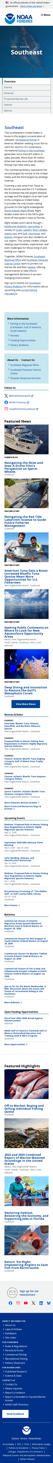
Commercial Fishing (16, 1354)
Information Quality (41, 1444)
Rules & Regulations (16, 1346)
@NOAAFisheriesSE (19, 395)
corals (18, 230)
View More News (26, 704)
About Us (10, 1325)
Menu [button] (47, 15)
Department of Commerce (30, 1451)
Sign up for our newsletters (29, 1292)
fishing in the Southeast (31, 150)
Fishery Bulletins (19, 345)
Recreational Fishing (16, 1358)
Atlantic (8, 237)
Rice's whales (40, 230)
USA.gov (12, 1451)
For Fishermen (10, 1342)
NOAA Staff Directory (16, 1404)
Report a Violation (15, 1392)
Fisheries (9, 93)
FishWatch (10, 1333)
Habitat (8, 104)
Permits (14, 335)
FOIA (26, 1444)
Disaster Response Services (25, 378)
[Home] (17, 18)
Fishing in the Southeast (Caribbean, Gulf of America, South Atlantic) (25, 327)
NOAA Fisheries (17, 402)
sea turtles (34, 226)
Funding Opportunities (22, 340)
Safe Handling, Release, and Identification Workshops (19, 859)
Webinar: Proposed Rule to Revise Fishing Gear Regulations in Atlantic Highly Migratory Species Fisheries (26, 827)
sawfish (27, 230)
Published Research (16, 1371)
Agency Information (13, 1321)
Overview (10, 81)
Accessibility (8, 1444)
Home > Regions (20, 46)
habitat (31, 267)
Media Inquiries (13, 1388)
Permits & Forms (14, 1350)
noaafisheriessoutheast (22, 409)
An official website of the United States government (28, 4)
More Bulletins (12, 1002)
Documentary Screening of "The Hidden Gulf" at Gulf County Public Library (25, 892)
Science (8, 87)
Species (8, 110)
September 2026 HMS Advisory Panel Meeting (23, 843)
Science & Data (13, 1375)
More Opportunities (14, 1044)
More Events (11, 905)
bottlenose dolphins (15, 226)
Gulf (25, 233)
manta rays (10, 233)
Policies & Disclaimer (19, 1447)
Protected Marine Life (16, 99)
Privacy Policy (38, 1447)
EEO (19, 1444)
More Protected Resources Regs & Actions (22, 807)
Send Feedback (15, 1414)
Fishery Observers (15, 1363)
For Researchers (11, 1367)
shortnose (34, 233)
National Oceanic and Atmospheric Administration (26, 1455)
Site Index (10, 1337)
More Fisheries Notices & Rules (20, 802)
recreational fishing (26, 139)
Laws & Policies (13, 1329)
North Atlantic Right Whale (19, 210)
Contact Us (8, 1380)
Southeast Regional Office (24, 365)
